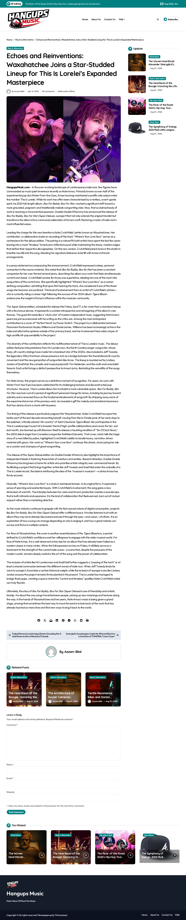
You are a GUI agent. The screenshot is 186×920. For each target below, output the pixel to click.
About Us (96, 19)
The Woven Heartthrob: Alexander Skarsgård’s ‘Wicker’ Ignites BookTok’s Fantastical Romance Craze (164, 66)
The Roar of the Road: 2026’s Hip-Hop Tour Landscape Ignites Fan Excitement (161, 109)
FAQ (121, 19)
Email (10, 778)
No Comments (48, 91)
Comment (12, 724)
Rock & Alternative (15, 48)
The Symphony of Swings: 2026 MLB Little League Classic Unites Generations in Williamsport (163, 131)
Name (10, 764)
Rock (73, 91)
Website (11, 792)
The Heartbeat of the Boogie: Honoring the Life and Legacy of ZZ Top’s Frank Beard (23, 699)
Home (85, 19)
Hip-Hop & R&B (156, 100)
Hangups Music (25, 893)
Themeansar (61, 915)
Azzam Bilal (73, 652)
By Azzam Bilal (18, 91)
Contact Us (109, 19)
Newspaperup (45, 915)
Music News (154, 57)
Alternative (64, 91)
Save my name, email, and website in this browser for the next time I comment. (47, 805)
